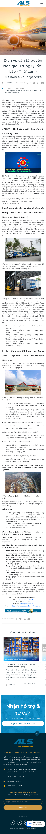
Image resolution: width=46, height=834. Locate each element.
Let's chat (37, 822)
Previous (6, 665)
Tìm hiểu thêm (30, 684)
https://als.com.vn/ (26, 604)
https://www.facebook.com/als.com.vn (27, 606)
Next (40, 665)
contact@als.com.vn (25, 599)
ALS (23, 3)
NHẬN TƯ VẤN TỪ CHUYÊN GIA (23, 724)
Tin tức (9, 89)
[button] (35, 824)
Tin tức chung (19, 89)
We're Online (37, 825)
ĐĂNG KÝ (23, 807)
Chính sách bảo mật (14, 786)
